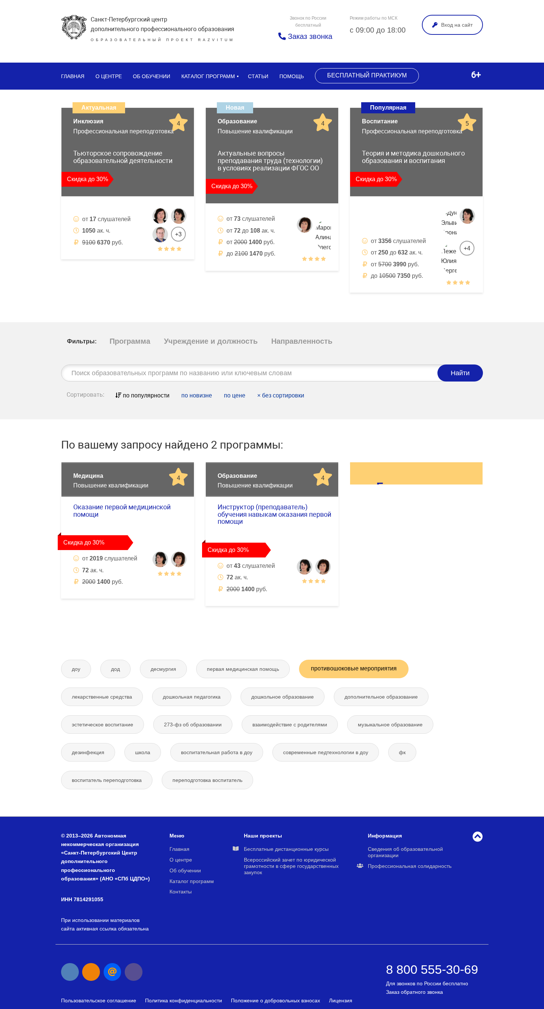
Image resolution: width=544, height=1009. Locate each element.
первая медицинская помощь (243, 669)
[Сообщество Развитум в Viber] (133, 972)
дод (115, 669)
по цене (234, 395)
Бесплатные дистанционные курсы (286, 849)
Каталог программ (208, 76)
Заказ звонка (309, 36)
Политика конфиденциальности (183, 1000)
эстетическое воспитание (102, 724)
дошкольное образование (282, 697)
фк (402, 752)
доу (76, 669)
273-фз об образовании (193, 724)
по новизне (196, 395)
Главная (72, 76)
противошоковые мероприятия (354, 668)
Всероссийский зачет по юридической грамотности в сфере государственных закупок (291, 866)
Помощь (291, 76)
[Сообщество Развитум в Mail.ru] (112, 972)
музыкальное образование (390, 724)
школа (142, 752)
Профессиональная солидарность (409, 866)
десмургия (163, 669)
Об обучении (151, 76)
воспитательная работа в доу (216, 752)
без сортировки (280, 395)
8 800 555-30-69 (432, 969)
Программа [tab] (130, 341)
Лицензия (340, 1000)
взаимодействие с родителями (289, 724)
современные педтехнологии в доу (325, 752)
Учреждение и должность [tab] (211, 341)
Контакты (180, 892)
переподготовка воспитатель (207, 780)
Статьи (258, 76)
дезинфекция (88, 752)
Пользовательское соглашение (98, 1000)
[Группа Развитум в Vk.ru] (70, 972)
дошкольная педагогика (192, 697)
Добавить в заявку (102, 267)
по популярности (145, 395)
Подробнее (161, 267)
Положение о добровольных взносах (275, 1000)
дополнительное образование (381, 697)
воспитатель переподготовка (107, 780)
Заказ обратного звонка (414, 992)
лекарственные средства (102, 697)
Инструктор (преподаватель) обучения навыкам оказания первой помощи (274, 514)
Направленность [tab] (301, 341)
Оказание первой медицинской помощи (122, 510)
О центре (108, 76)
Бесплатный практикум (367, 75)
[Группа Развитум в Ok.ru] (91, 972)
